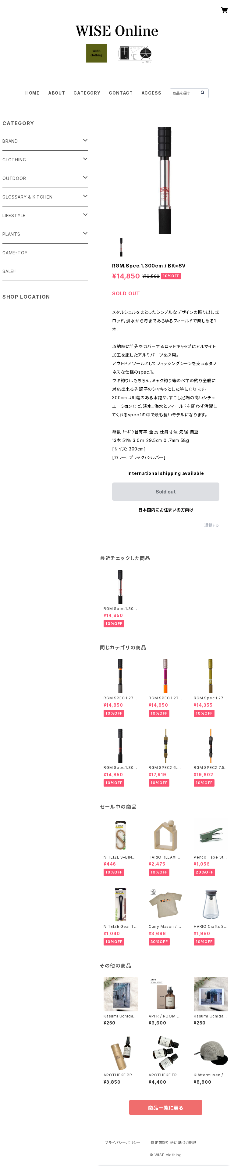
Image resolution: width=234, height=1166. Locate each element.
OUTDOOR (14, 178)
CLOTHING (14, 159)
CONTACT (121, 92)
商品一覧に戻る (165, 1108)
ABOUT (56, 92)
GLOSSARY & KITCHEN (27, 196)
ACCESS (151, 92)
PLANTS (11, 234)
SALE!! (9, 271)
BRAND (10, 141)
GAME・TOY (14, 252)
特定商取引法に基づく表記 (173, 1142)
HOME (32, 92)
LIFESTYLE (14, 215)
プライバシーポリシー (123, 1142)
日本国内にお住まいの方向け (165, 509)
